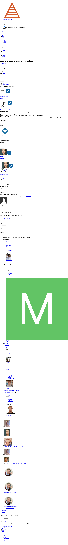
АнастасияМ (7, 345)
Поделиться (2, 75)
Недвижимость (15, 447)
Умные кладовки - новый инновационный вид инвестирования (14, 446)
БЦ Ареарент (6, 343)
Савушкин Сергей (9, 463)
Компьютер (4, 221)
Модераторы (6, 43)
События (3, 38)
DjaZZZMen (8, 362)
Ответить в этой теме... (4, 209)
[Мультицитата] (2, 135)
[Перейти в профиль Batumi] (3, 71)
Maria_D (6, 264)
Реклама (5, 39)
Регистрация (4, 31)
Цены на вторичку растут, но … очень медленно (11, 492)
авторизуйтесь (28, 196)
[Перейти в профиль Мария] (3, 154)
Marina (7, 414)
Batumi (4, 73)
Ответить (3, 83)
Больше (3, 44)
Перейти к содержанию (4, 0)
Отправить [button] (4, 225)
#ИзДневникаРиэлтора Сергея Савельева (19, 463)
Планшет (3, 222)
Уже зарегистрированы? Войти (7, 19)
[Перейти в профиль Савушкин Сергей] (6, 461)
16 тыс (5, 170)
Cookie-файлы (4, 521)
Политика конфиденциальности (7, 519)
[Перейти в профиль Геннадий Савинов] (7, 426)
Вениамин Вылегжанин (10, 479)
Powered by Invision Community (36, 523)
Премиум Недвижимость (8, 241)
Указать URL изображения (8, 218)
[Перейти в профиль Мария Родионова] (8, 445)
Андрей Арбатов (7, 392)
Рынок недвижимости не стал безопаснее (10, 506)
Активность (4, 35)
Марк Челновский (9, 260)
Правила (5, 41)
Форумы (3, 34)
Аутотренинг (6, 462)
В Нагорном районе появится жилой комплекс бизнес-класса (14, 262)
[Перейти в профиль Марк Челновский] (8, 259)
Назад (5, 535)
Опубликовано (5, 96)
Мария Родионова (9, 447)
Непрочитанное (6, 40)
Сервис (3, 533)
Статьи (3, 37)
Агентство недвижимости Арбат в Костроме (11, 390)
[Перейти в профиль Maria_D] (37, 339)
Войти (5, 28)
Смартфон (3, 223)
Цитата (3, 178)
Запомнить (5, 27)
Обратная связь (4, 520)
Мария (1, 156)
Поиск (5, 42)
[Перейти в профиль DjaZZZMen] (8, 361)
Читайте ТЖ (6, 455)
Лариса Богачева (7, 366)
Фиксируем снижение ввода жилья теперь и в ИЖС (12, 436)
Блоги (3, 36)
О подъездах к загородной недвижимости (10, 427)
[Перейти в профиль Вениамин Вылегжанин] (8, 476)
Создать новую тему (5, 84)
